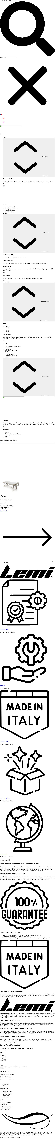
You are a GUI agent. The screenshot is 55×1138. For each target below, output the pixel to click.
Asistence (2, 685)
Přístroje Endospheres (7, 1091)
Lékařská (5, 343)
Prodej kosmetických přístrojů (17, 1132)
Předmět (2, 1060)
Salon (1, 0)
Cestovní (7, 331)
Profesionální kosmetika (39, 1132)
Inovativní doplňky (4, 798)
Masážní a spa (8, 327)
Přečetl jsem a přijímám (14, 1066)
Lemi (3, 1085)
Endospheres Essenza (10, 210)
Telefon (2, 1058)
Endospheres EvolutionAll (11, 208)
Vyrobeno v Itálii (4, 741)
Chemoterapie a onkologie (11, 355)
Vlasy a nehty (8, 435)
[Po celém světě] (24, 851)
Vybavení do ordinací (38, 1134)
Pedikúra (7, 330)
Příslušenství (6, 420)
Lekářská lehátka (6, 1095)
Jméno (1, 1051)
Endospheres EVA (9, 209)
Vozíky (6, 436)
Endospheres (6, 204)
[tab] (2, 860)
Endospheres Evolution (8, 178)
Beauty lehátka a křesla (7, 1094)
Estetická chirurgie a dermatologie (12, 346)
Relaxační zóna (8, 329)
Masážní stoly (48, 1133)
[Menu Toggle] (0, 134)
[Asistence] (24, 682)
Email (1, 1054)
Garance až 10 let (4, 629)
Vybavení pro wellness (10, 1133)
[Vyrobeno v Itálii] (24, 739)
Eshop (10, 0)
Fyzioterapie (8, 348)
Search (1, 57)
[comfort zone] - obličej (8, 254)
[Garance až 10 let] (24, 626)
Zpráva (2, 1065)
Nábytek (7, 432)
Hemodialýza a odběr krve (11, 350)
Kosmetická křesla (29, 1132)
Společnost (2, 1055)
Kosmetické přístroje (4, 1132)
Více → (4, 185)
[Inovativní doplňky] (24, 795)
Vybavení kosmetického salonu (23, 1133)
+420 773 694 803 (8, 1106)
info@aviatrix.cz (7, 1109)
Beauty (4, 323)
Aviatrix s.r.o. (7, 1137)
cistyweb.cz (17, 1137)
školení (5, 0)
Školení (5, 1076)
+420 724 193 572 (7, 1108)
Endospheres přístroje (20, 1134)
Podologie (7, 351)
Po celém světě (3, 854)
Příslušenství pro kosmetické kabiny (13, 433)
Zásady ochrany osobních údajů (20, 1066)
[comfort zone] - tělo (8, 260)
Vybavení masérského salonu (37, 1133)
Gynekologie (8, 349)
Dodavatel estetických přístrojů (7, 1134)
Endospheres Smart (9, 212)
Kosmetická (7, 326)
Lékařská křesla (29, 1134)
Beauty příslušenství (6, 1096)
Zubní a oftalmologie (9, 354)
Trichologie (7, 353)
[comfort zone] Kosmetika (8, 1093)
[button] (27, 29)
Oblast (1, 1057)
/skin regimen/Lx (7, 275)
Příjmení (2, 1052)
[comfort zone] (5, 1084)
